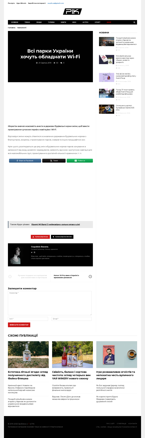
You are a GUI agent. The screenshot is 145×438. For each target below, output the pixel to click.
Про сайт (110, 423)
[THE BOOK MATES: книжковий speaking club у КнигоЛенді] (106, 77)
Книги (63, 22)
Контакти (132, 423)
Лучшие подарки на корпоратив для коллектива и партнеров (32, 276)
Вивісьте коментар (19, 325)
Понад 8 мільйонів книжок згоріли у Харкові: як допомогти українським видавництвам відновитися (126, 41)
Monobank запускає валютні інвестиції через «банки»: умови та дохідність (125, 59)
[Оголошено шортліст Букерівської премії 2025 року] (106, 109)
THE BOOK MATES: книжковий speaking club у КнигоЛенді (126, 76)
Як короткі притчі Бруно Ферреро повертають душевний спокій (107, 399)
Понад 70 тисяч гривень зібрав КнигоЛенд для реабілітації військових (125, 92)
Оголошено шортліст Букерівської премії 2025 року (125, 108)
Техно (27, 22)
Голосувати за (41, 237)
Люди (39, 22)
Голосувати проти (63, 237)
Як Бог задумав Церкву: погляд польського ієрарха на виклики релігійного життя (110, 387)
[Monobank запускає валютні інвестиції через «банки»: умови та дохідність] (106, 59)
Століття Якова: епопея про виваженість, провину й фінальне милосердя (64, 387)
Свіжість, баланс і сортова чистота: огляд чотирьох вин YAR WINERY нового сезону (71, 375)
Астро (85, 22)
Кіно (74, 22)
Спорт (97, 22)
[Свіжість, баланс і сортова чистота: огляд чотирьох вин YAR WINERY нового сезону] (72, 354)
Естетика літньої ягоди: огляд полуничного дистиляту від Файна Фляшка (28, 375)
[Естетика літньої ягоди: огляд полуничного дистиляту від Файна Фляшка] (28, 354)
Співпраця (121, 423)
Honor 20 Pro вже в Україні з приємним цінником (66, 276)
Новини (14, 22)
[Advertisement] (50, 103)
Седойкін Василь (39, 247)
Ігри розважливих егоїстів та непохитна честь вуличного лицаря (115, 375)
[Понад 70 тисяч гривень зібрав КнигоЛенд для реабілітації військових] (106, 93)
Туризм (51, 22)
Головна (11, 28)
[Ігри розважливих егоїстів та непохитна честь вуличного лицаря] (116, 354)
